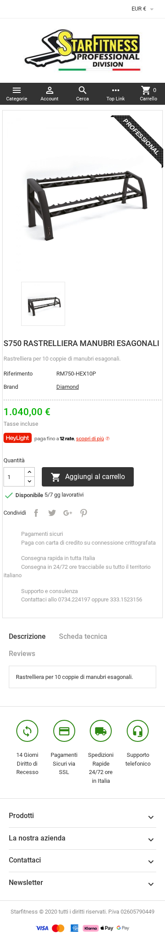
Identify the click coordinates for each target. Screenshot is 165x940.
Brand (11, 386)
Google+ (67, 513)
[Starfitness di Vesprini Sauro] (82, 50)
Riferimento (18, 373)
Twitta (52, 513)
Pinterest (83, 513)
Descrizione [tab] (27, 636)
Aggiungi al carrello (88, 477)
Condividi (36, 513)
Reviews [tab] (22, 653)
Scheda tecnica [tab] (83, 636)
